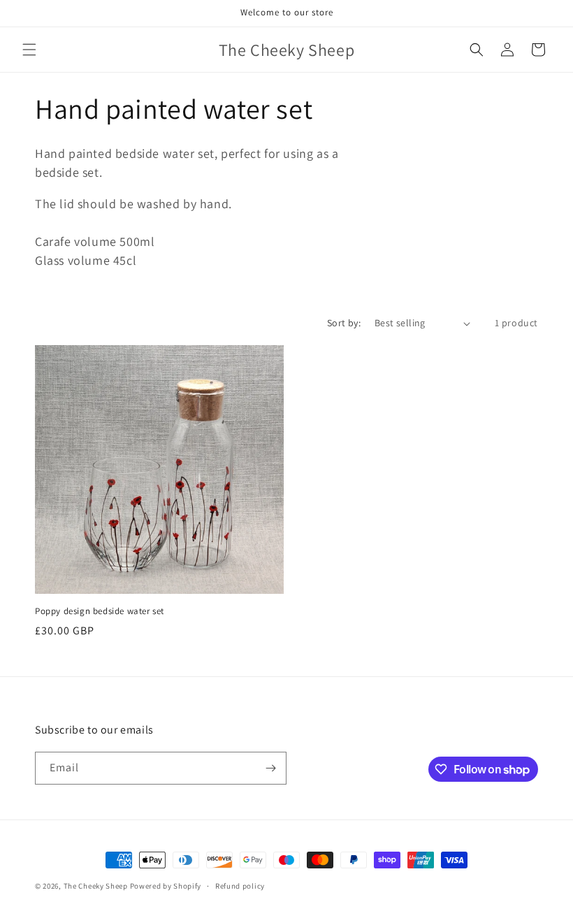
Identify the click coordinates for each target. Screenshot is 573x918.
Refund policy (240, 886)
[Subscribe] (270, 768)
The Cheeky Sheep (96, 886)
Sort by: (344, 322)
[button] (29, 49)
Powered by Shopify (166, 886)
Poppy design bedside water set (99, 611)
